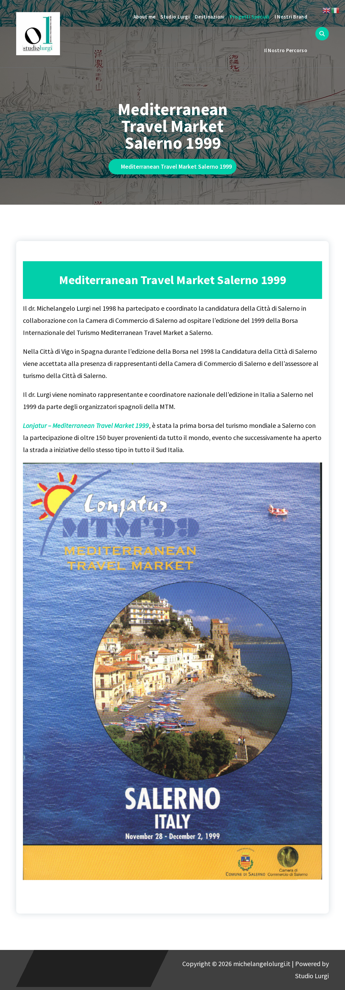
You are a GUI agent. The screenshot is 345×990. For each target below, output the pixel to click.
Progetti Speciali (250, 16)
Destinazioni (210, 16)
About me (144, 16)
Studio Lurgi (175, 16)
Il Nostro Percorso (285, 50)
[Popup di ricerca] (322, 33)
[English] (326, 9)
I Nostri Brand (291, 16)
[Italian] (335, 9)
